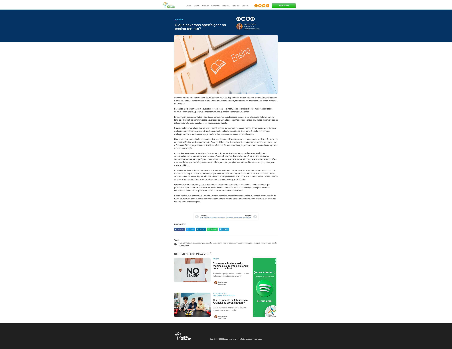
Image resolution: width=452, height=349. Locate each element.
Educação (256, 243)
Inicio (189, 6)
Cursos (196, 6)
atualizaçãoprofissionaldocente (190, 243)
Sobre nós (235, 6)
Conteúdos (215, 6)
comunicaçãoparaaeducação (241, 243)
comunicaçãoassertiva (220, 243)
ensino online (184, 245)
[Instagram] (256, 5)
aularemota (207, 243)
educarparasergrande (268, 243)
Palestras (205, 6)
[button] (179, 229)
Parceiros (225, 6)
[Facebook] (263, 5)
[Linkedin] (267, 5)
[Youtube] (260, 5)
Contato (245, 6)
